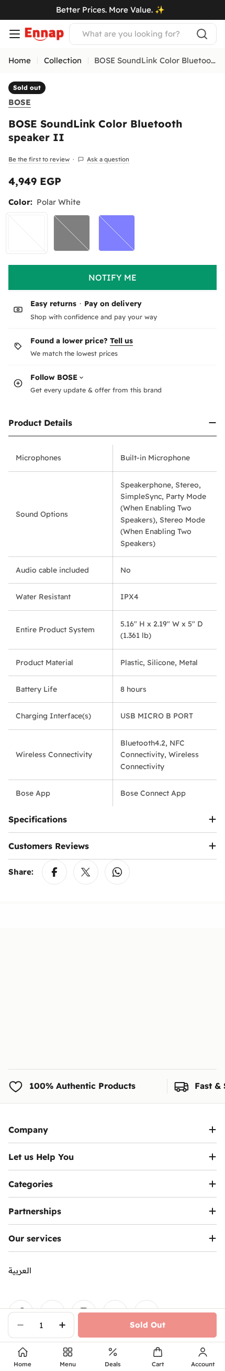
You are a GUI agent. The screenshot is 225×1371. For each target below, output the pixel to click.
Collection (63, 60)
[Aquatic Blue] (116, 233)
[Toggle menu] (14, 34)
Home (19, 60)
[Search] (202, 34)
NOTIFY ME (112, 277)
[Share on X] (85, 872)
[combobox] (143, 34)
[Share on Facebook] (54, 872)
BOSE (19, 102)
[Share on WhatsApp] (117, 872)
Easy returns (53, 303)
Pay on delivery (113, 303)
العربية (19, 1270)
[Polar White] (26, 233)
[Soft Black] (71, 233)
